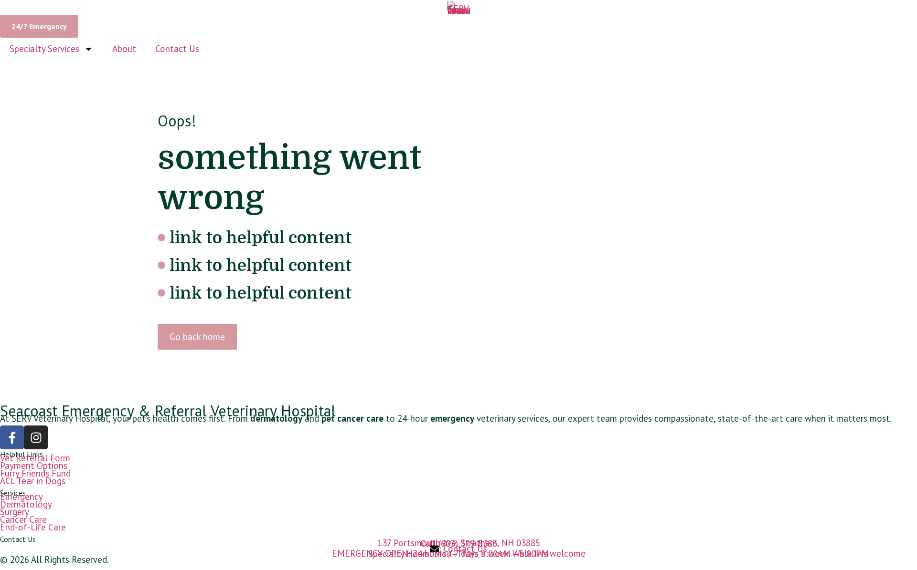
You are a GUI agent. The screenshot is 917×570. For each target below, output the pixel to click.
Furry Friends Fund (35, 473)
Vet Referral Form (35, 458)
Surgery (14, 512)
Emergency (21, 496)
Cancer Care (23, 519)
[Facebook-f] (12, 437)
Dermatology (26, 504)
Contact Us (177, 48)
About (124, 48)
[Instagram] (36, 437)
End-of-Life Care (33, 527)
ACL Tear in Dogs (32, 481)
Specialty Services (44, 48)
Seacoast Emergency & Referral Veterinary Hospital (168, 411)
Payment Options (33, 465)
